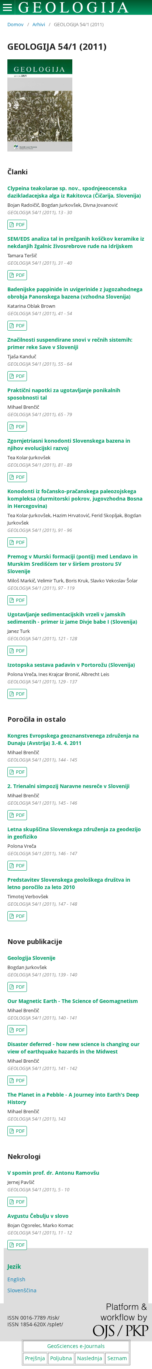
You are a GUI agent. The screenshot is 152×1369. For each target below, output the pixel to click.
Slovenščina (22, 1290)
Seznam (117, 1358)
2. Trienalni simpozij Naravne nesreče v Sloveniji (68, 786)
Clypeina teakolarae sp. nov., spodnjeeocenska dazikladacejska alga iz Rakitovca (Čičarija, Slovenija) (74, 192)
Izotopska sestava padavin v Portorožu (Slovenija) (71, 664)
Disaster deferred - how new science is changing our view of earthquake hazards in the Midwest (73, 1048)
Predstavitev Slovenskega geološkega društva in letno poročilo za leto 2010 (68, 883)
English (16, 1279)
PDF (20, 224)
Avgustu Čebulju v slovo (38, 1215)
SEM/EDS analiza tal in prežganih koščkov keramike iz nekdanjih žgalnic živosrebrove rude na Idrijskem (75, 242)
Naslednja (89, 1358)
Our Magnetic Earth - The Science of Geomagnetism (72, 1000)
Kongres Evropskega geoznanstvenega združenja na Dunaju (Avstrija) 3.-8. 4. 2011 (73, 739)
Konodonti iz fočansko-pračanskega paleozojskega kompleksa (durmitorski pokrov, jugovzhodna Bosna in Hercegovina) (74, 498)
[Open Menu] (7, 7)
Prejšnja (35, 1358)
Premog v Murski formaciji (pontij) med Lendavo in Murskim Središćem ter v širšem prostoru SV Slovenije (72, 564)
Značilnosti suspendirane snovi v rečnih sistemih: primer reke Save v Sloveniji (69, 343)
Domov (15, 24)
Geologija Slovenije (31, 957)
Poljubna (61, 1358)
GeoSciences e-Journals (76, 1345)
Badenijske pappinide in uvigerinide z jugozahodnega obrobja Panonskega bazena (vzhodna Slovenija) (74, 293)
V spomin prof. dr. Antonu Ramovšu (53, 1172)
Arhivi (38, 24)
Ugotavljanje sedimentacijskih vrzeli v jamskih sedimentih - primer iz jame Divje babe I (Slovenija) (72, 618)
